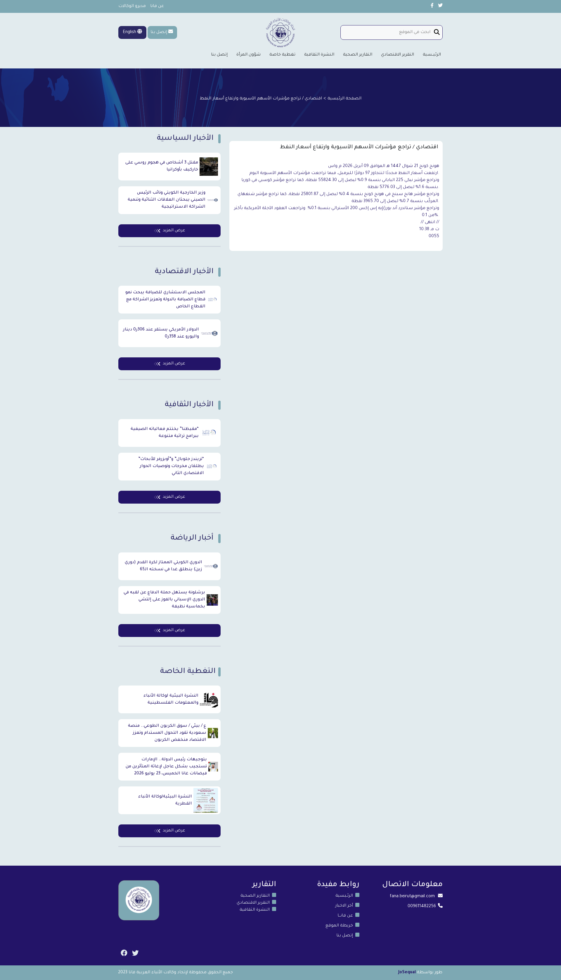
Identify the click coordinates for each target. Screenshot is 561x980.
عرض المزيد (174, 230)
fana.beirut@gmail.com (412, 896)
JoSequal (407, 972)
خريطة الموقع (339, 926)
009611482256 (422, 906)
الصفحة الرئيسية (344, 99)
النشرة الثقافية (319, 55)
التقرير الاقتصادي (397, 55)
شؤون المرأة (248, 55)
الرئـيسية (344, 896)
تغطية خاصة (282, 55)
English (130, 32)
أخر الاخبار (344, 906)
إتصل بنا (158, 32)
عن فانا (157, 6)
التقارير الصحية (357, 55)
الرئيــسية (432, 55)
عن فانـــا (345, 916)
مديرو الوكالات (132, 6)
